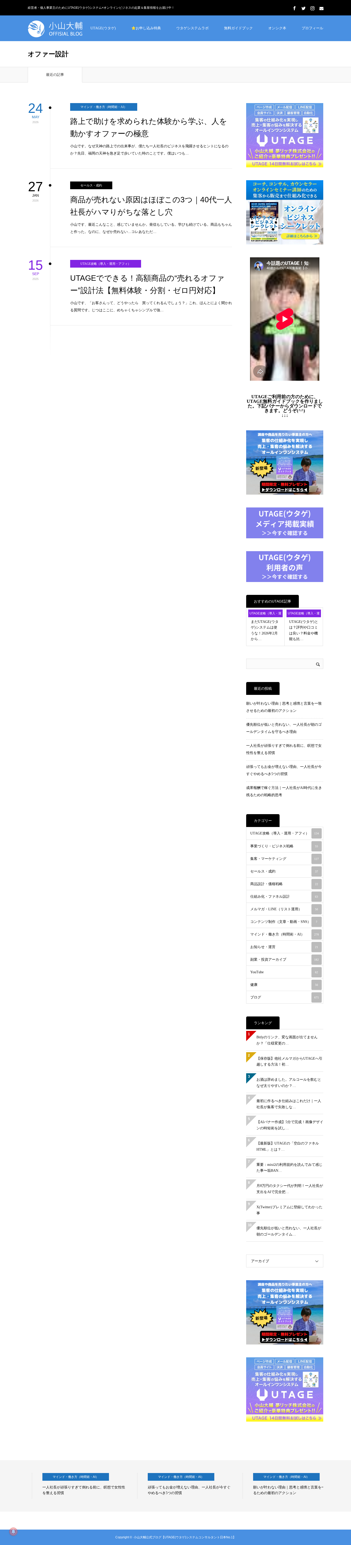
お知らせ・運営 (284, 947)
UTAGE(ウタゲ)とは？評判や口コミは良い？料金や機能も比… (303, 630)
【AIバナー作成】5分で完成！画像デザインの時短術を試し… (289, 1125)
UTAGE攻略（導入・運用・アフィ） (105, 264)
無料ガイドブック (238, 28)
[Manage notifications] (13, 1532)
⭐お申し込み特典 (146, 28)
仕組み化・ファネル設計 (284, 896)
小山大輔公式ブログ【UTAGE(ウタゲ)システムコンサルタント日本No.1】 (185, 1537)
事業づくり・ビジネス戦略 (284, 846)
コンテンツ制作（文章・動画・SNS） (283, 922)
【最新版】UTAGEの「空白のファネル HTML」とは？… (287, 1146)
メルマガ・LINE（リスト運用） (284, 909)
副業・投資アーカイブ (284, 959)
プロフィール (312, 28)
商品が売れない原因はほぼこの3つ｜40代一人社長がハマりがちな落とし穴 (151, 205)
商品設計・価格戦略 (284, 884)
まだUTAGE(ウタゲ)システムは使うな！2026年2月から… (265, 630)
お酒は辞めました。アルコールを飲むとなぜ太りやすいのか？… (288, 1083)
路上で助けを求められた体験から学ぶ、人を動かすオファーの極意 (148, 127)
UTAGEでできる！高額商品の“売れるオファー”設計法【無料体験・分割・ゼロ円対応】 (147, 284)
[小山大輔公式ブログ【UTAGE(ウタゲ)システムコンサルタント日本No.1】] (66, 28)
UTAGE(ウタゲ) (103, 28)
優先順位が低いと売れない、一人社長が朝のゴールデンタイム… (288, 1231)
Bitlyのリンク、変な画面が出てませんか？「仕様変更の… (287, 1040)
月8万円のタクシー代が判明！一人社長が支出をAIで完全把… (289, 1189)
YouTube (284, 972)
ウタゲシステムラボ (192, 28)
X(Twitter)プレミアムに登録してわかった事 (289, 1210)
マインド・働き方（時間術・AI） (103, 107)
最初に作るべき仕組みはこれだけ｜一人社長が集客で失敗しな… (288, 1104)
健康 (284, 985)
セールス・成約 (91, 185)
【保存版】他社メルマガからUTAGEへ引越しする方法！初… (289, 1062)
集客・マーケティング (284, 859)
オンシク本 (277, 28)
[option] (75, 1486)
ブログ (284, 997)
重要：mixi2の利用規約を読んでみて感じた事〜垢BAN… (289, 1168)
